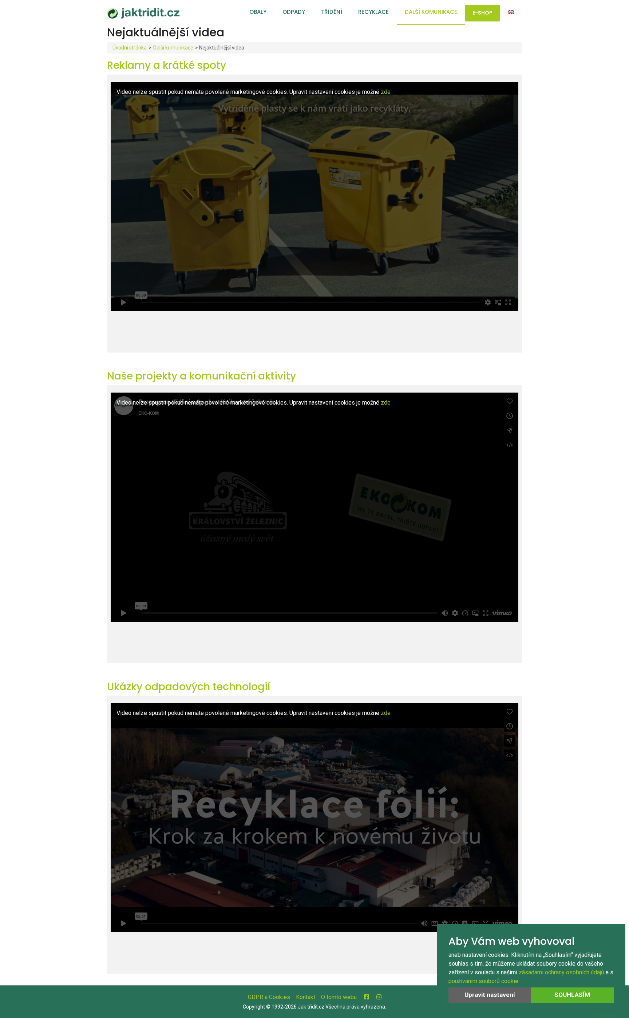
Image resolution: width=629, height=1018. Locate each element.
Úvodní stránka (129, 48)
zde (386, 91)
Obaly (257, 12)
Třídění (331, 12)
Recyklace (373, 12)
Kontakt (305, 997)
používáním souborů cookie (483, 981)
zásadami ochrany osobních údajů (561, 972)
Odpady (293, 12)
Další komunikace (431, 12)
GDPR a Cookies (269, 997)
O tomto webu (339, 997)
